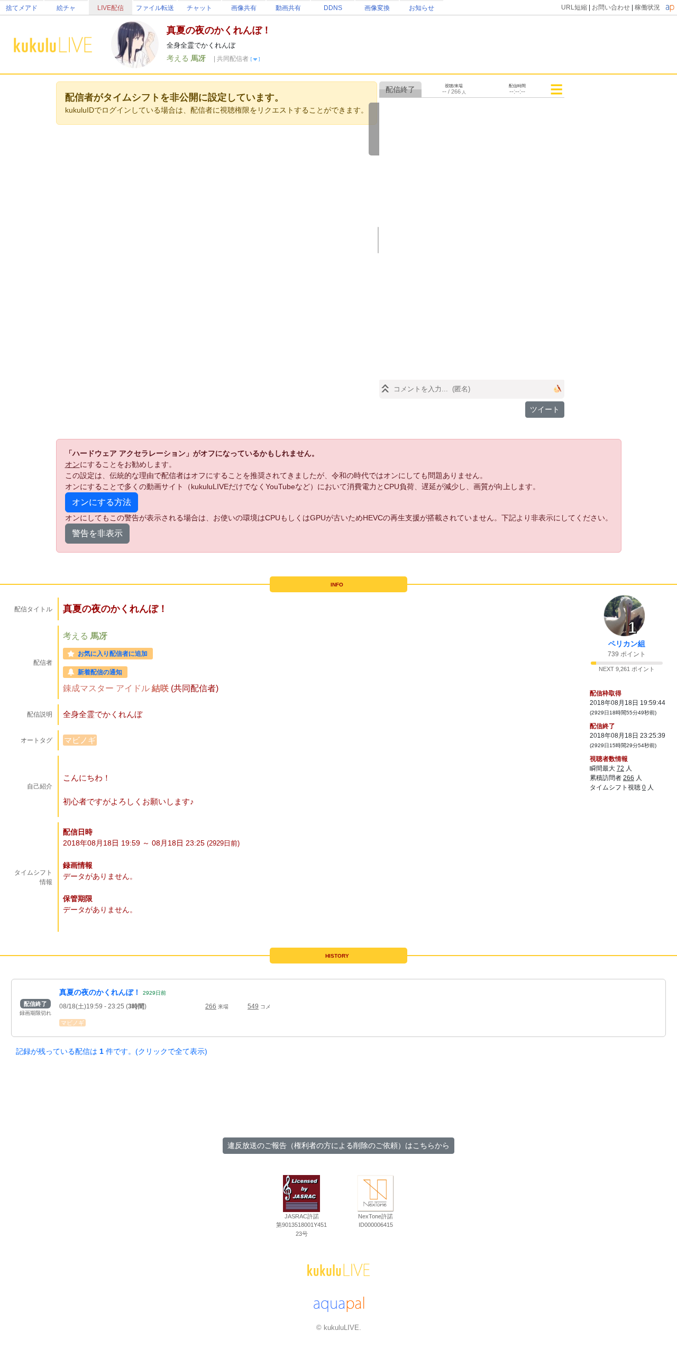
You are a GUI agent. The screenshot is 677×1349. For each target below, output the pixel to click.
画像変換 (377, 8)
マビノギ (80, 740)
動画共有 (288, 8)
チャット (199, 8)
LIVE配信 (110, 8)
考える (179, 58)
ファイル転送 (155, 8)
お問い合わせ (611, 7)
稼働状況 (647, 7)
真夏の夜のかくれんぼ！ (100, 992)
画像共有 (244, 8)
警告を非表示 (97, 533)
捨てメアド (22, 8)
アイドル (134, 688)
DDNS (333, 8)
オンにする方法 (101, 502)
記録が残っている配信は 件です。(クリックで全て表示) (111, 1051)
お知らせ (421, 8)
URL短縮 (574, 7)
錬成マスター (89, 688)
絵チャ (66, 8)
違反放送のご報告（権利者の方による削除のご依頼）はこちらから (338, 1145)
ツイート (545, 409)
